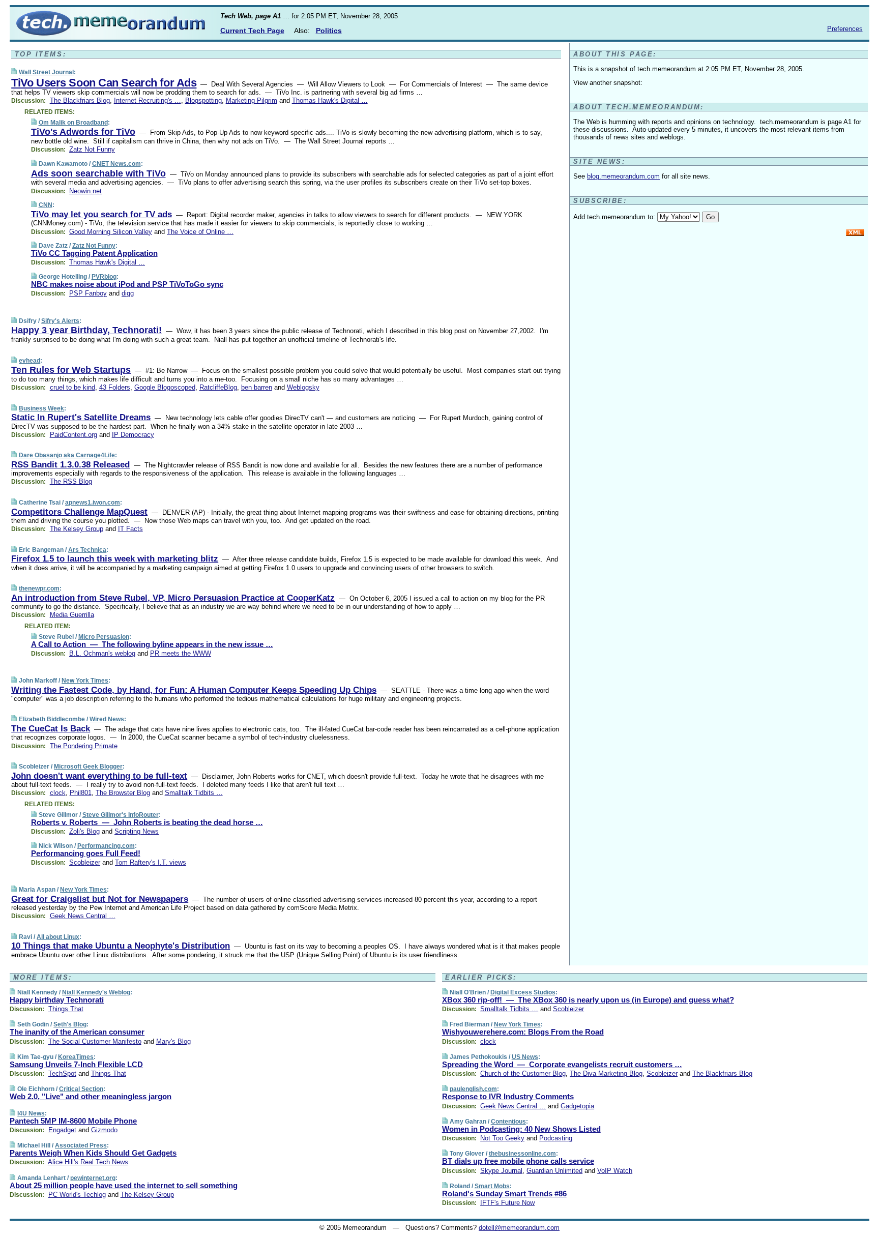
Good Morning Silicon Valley (110, 231)
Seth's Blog (69, 1024)
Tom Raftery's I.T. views (150, 862)
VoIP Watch (614, 1170)
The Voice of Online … (200, 231)
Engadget (62, 1130)
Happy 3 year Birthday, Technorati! (86, 330)
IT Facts (130, 529)
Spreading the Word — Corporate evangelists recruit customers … (562, 1064)
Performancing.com (106, 846)
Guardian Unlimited (554, 1170)
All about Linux (58, 937)
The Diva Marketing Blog (606, 1073)
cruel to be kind (72, 387)
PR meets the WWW (180, 653)
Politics (329, 30)
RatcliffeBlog (218, 387)
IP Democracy (133, 434)
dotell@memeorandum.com (519, 1227)
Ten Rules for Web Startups (71, 370)
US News (525, 1057)
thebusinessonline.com (522, 1154)
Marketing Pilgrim (251, 100)
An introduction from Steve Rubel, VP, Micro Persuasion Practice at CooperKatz (173, 598)
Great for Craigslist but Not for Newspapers (99, 899)
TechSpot (62, 1073)
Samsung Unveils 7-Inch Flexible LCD (76, 1064)
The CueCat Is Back (50, 728)
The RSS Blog (71, 481)
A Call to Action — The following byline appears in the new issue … (152, 644)
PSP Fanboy (88, 293)
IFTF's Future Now (507, 1202)
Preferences (845, 29)
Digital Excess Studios (522, 992)
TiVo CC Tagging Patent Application (94, 253)
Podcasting (555, 1138)
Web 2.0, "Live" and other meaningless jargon (90, 1096)
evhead (29, 361)
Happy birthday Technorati (57, 999)
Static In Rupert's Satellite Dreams (81, 417)
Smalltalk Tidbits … (194, 793)
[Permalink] (14, 72)
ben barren (256, 387)
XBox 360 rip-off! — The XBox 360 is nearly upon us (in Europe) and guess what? (588, 999)
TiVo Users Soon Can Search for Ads (103, 82)
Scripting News (136, 831)
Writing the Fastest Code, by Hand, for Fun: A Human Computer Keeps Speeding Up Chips (193, 690)
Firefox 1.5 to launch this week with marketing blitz (114, 559)
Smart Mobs (492, 1186)
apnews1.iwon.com (92, 502)
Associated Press (81, 1145)
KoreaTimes (76, 1057)
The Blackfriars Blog (80, 100)
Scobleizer (84, 862)
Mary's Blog (173, 1041)
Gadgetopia (577, 1106)
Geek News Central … (82, 916)
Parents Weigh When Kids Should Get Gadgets (93, 1152)
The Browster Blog (123, 793)
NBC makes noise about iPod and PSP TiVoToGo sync (127, 284)
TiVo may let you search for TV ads (101, 214)
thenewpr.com (39, 588)
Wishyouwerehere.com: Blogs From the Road (523, 1031)
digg (128, 293)
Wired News (107, 719)
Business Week (41, 408)
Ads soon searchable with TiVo (98, 173)
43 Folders (114, 387)
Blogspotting (203, 100)
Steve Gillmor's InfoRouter (120, 815)
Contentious (508, 1121)
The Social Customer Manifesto (94, 1041)
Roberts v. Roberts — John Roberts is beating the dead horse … (147, 822)
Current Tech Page (252, 30)
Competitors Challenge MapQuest (79, 512)
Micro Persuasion (103, 637)
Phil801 (81, 793)
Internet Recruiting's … (147, 100)
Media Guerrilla (72, 614)
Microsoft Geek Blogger (88, 766)
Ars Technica (87, 550)
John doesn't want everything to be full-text (99, 776)
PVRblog (104, 277)
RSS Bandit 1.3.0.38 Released (70, 464)
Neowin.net (85, 191)
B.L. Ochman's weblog (102, 653)
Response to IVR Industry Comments (508, 1096)
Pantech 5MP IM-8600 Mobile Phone (73, 1120)
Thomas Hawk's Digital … (330, 100)
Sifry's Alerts (60, 321)
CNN (45, 205)
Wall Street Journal (46, 72)
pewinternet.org (92, 1178)
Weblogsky (303, 387)
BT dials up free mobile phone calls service (518, 1161)
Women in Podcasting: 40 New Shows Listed (521, 1129)
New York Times (85, 681)
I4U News (31, 1113)
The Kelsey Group (76, 529)
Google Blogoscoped (164, 387)
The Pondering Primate (84, 746)
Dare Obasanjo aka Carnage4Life (67, 455)
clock (58, 793)
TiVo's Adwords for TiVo (83, 132)
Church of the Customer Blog (523, 1073)
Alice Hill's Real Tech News (88, 1162)
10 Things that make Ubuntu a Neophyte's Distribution (120, 946)
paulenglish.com (473, 1089)
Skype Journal (501, 1170)
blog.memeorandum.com (623, 176)
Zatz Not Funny (92, 149)
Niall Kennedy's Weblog (96, 992)
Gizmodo (104, 1130)
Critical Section (81, 1089)
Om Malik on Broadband (73, 123)
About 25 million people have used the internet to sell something (124, 1185)
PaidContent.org (73, 434)
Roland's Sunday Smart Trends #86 (504, 1193)
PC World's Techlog (77, 1194)
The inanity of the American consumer (77, 1031)
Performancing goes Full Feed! (85, 853)
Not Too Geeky (502, 1138)
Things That (65, 1009)
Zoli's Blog (84, 831)
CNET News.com (116, 164)
